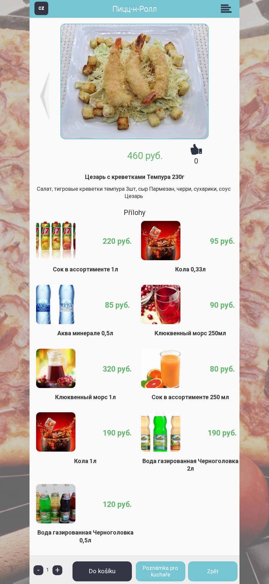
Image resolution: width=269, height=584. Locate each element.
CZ (41, 8)
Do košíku (102, 571)
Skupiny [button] (228, 8)
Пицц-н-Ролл (135, 9)
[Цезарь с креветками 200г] (45, 96)
